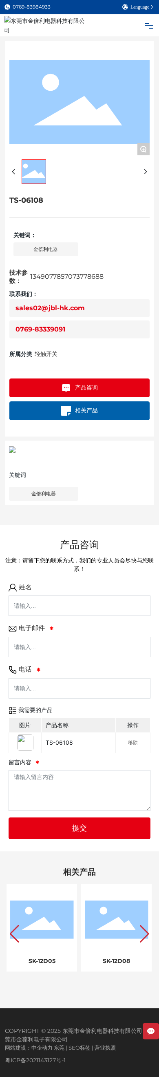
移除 (133, 742)
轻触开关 (46, 354)
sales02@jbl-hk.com (50, 308)
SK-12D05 (42, 961)
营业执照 (105, 1047)
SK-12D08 (116, 961)
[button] (14, 934)
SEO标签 (79, 1047)
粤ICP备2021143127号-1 (35, 1060)
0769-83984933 (32, 7)
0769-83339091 (40, 329)
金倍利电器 (43, 493)
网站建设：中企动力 (29, 1047)
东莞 (59, 1047)
